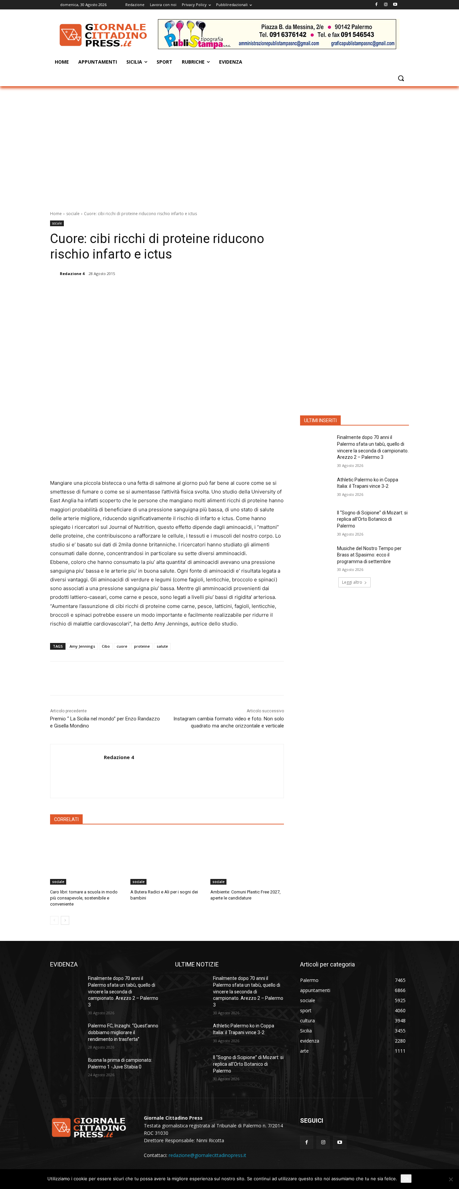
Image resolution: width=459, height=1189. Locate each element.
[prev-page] (54, 920)
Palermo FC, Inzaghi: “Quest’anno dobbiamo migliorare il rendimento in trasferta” (123, 1032)
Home (56, 213)
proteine (142, 646)
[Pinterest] (136, 291)
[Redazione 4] (54, 273)
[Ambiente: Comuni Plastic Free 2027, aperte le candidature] (247, 859)
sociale (73, 213)
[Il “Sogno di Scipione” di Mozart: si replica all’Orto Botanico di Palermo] (316, 521)
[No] (450, 1179)
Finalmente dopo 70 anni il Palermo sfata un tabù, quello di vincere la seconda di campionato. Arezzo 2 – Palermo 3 (123, 991)
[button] (401, 78)
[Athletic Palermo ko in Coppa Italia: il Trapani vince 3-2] (316, 488)
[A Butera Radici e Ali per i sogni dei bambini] (167, 859)
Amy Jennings (82, 646)
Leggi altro (352, 582)
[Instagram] (385, 5)
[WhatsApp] (152, 291)
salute (162, 646)
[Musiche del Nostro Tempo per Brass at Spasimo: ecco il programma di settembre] (316, 556)
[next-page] (65, 920)
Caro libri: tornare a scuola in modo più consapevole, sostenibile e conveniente (84, 898)
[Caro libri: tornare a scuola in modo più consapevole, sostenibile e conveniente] (87, 859)
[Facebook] (376, 5)
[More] (168, 291)
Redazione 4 (72, 273)
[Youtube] (395, 5)
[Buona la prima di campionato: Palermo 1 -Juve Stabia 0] (66, 1068)
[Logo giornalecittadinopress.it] (104, 35)
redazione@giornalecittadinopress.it (207, 1155)
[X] (121, 291)
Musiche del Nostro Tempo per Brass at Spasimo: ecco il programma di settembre (369, 555)
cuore (122, 646)
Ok (406, 1178)
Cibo (106, 646)
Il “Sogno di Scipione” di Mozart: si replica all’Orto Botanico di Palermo (372, 519)
